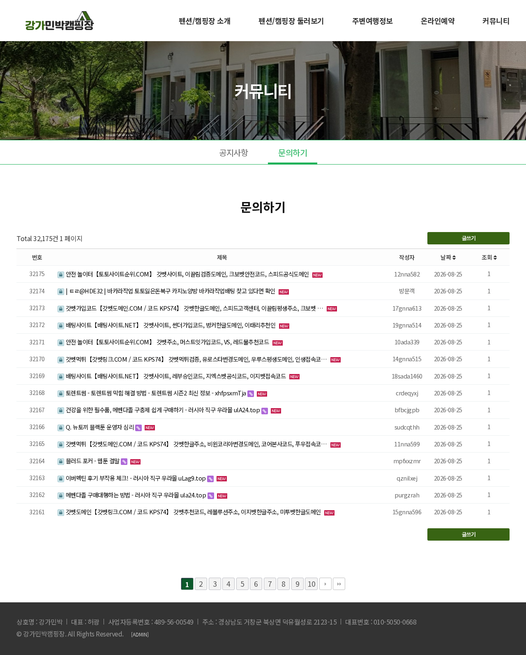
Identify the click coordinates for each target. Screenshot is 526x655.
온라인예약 (438, 20)
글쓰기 (468, 238)
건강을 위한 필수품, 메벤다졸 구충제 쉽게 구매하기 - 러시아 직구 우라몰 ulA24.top (162, 409)
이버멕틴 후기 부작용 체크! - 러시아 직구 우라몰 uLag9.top (135, 478)
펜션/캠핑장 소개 (205, 20)
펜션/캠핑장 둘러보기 (291, 20)
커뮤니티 (496, 20)
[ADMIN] (140, 634)
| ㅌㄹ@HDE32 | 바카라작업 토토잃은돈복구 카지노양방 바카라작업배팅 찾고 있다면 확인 (170, 290)
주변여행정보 (372, 20)
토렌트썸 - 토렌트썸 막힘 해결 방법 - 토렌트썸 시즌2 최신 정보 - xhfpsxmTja (155, 392)
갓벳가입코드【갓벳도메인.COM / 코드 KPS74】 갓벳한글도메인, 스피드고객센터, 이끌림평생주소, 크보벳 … (194, 308)
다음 (325, 584)
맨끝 (339, 584)
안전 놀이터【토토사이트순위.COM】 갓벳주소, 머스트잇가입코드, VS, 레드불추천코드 (167, 341)
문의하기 (292, 152)
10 (311, 583)
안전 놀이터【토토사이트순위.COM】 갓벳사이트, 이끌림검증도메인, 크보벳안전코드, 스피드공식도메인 (187, 273)
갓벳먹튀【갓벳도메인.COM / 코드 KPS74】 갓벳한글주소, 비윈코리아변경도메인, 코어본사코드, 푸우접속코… (196, 443)
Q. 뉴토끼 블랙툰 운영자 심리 (99, 427)
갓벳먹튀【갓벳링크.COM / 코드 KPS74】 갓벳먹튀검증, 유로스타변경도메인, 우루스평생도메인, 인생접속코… (196, 359)
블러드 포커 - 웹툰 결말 (92, 460)
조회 (488, 257)
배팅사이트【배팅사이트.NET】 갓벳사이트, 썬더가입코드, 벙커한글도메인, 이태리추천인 (170, 325)
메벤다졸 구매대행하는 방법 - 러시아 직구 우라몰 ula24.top (136, 494)
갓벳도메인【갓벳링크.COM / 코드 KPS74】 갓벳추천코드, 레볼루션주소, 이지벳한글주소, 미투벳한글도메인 (193, 511)
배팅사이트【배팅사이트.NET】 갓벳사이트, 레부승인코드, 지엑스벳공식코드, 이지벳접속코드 (175, 376)
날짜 (446, 257)
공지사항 (233, 152)
